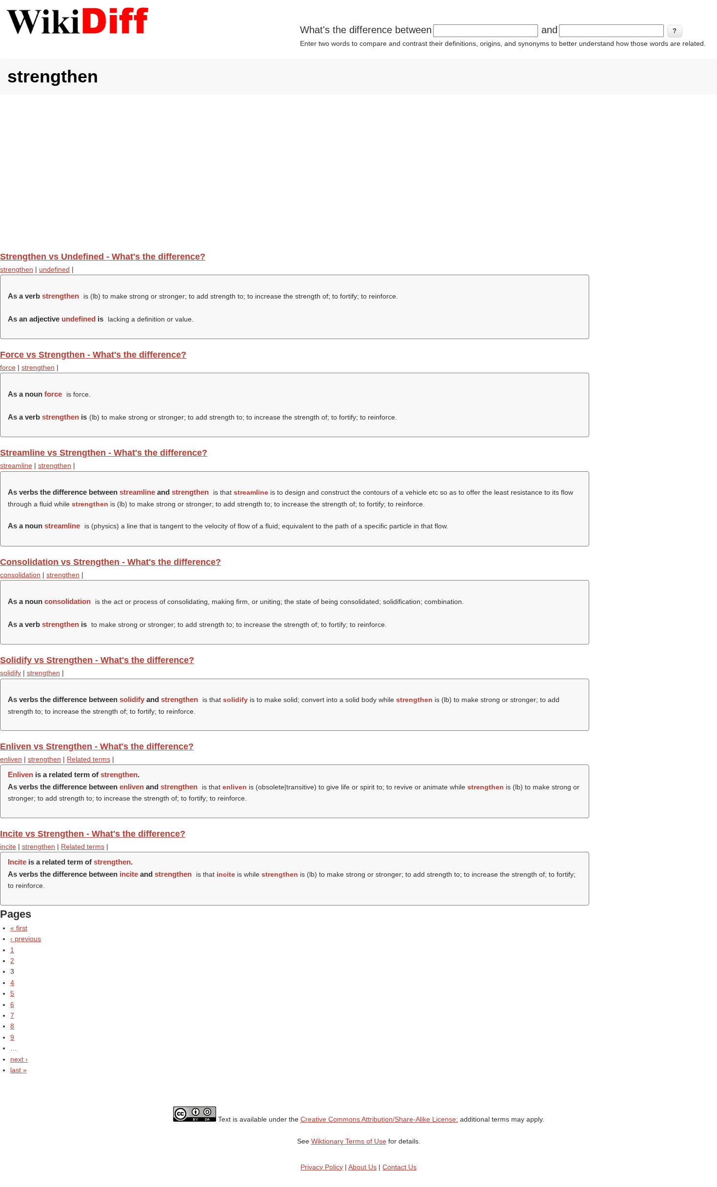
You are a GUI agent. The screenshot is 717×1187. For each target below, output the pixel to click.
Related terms (88, 759)
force (8, 367)
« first (18, 928)
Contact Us (399, 1167)
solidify (10, 673)
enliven (11, 759)
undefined (54, 269)
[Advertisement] (358, 172)
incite (8, 846)
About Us (362, 1167)
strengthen (16, 269)
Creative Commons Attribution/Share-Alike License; (379, 1119)
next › (19, 1059)
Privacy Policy (321, 1167)
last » (18, 1070)
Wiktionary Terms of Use (348, 1141)
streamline (16, 465)
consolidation (20, 575)
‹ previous (25, 939)
